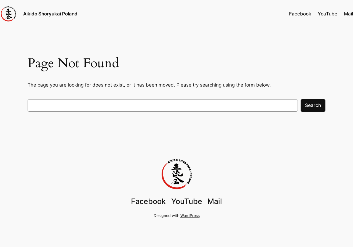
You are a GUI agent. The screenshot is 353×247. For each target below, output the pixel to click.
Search (313, 105)
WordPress (190, 215)
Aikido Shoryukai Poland (50, 14)
